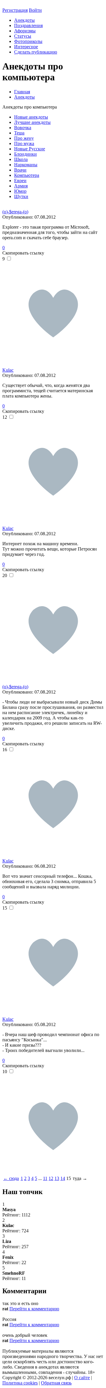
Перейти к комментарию (34, 1308)
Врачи (20, 169)
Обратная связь (56, 1382)
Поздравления (28, 25)
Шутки (21, 196)
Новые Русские (29, 148)
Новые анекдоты (31, 116)
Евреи (20, 180)
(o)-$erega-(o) (15, 211)
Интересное (26, 46)
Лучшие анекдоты (32, 122)
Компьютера (26, 175)
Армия (21, 185)
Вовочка (22, 127)
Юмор (20, 191)
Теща (19, 132)
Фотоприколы (28, 41)
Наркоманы (25, 164)
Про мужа (24, 143)
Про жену (24, 138)
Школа (21, 159)
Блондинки (25, 154)
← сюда (11, 1178)
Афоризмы (25, 30)
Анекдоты (24, 20)
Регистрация (15, 10)
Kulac (8, 370)
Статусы (22, 36)
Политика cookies (20, 1382)
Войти (35, 10)
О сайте (82, 1377)
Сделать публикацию (35, 51)
